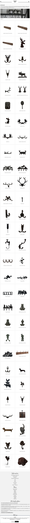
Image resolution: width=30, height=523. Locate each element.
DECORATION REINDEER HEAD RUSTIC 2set (22, 95)
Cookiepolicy (18, 519)
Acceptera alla (16, 521)
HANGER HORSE (22, 234)
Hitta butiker (15, 482)
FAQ (15, 479)
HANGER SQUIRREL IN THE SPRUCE (7, 203)
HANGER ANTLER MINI (7, 420)
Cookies (15, 481)
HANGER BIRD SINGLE (22, 265)
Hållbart (15, 491)
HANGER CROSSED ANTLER (22, 141)
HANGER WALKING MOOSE (22, 79)
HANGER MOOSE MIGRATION (22, 172)
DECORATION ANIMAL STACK (7, 389)
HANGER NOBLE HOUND (22, 110)
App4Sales (15, 477)
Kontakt (15, 483)
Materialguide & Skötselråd (15, 475)
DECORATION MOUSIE (7, 126)
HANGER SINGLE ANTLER (8, 157)
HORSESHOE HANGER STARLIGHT (7, 265)
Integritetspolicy (15, 476)
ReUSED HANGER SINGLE (22, 420)
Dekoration (15, 493)
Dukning (15, 492)
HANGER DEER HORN (7, 188)
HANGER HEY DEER (7, 79)
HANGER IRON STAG (22, 157)
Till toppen (1, 3)
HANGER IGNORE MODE (8, 110)
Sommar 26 (15, 489)
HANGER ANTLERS (22, 188)
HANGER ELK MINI (22, 126)
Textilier (15, 495)
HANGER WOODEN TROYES (22, 356)
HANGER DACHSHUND (22, 389)
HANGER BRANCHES (7, 296)
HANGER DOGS (22, 296)
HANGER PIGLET (8, 451)
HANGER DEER (8, 64)
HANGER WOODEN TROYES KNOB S (7, 33)
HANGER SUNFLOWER (22, 451)
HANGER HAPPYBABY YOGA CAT (22, 64)
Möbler (15, 490)
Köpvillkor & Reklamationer (15, 478)
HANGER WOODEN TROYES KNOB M (22, 33)
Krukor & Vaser (15, 494)
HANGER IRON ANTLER (8, 95)
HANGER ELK (7, 141)
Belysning (15, 496)
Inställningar (13, 521)
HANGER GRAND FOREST (8, 172)
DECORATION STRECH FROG (22, 327)
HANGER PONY (8, 234)
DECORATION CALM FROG (7, 327)
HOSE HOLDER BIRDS (7, 358)
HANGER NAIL (22, 203)
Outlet (15, 480)
